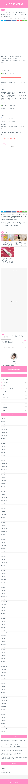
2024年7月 (4, 477)
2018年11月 (4, 664)
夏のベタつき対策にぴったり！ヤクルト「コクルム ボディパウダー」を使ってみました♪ (14, 741)
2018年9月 (4, 669)
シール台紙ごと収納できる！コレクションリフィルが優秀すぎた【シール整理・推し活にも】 (14, 758)
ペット (14, 394)
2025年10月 (4, 435)
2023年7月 (4, 511)
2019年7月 (4, 641)
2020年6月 (4, 613)
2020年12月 (4, 596)
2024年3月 (4, 489)
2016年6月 (4, 731)
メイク (14, 401)
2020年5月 (4, 616)
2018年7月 (4, 675)
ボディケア (14, 398)
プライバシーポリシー (11, 780)
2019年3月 (4, 652)
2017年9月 (4, 703)
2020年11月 (4, 599)
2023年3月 (4, 523)
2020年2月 (4, 624)
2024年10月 (4, 469)
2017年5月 (4, 714)
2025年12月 (4, 429)
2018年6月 (4, 678)
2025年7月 (4, 444)
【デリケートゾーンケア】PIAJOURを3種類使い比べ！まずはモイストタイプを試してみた (13, 753)
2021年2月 (4, 590)
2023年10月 (4, 503)
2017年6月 (4, 712)
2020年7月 (4, 610)
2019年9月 (4, 635)
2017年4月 (4, 717)
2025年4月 (4, 452)
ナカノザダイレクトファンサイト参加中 (11, 77)
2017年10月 (4, 700)
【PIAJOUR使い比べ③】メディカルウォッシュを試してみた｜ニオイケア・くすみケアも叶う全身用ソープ (14, 745)
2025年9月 (4, 438)
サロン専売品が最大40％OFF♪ (8, 138)
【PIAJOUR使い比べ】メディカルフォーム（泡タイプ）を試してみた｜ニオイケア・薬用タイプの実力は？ (14, 749)
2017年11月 (4, 698)
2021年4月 (4, 585)
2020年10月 (4, 602)
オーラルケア (14, 379)
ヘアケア (3, 9)
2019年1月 (4, 658)
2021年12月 (4, 562)
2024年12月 (4, 463)
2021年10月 (4, 568)
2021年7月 (4, 576)
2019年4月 (4, 650)
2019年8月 (4, 638)
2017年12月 (4, 695)
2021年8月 (4, 573)
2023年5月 (4, 517)
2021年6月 (4, 579)
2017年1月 (4, 723)
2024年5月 (4, 483)
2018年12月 (4, 661)
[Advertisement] (14, 39)
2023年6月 (4, 514)
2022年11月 (4, 531)
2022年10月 (4, 534)
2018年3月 (4, 686)
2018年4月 (4, 683)
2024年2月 (4, 491)
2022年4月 (4, 551)
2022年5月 (4, 548)
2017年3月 (4, 720)
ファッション (14, 385)
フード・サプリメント (15, 388)
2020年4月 (4, 619)
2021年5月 (4, 582)
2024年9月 (4, 472)
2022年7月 (4, 542)
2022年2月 (4, 556)
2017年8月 (4, 706)
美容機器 (14, 407)
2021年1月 (4, 593)
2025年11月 (4, 432)
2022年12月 (4, 528)
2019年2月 (4, 655)
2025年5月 (4, 449)
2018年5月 (4, 681)
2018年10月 (4, 666)
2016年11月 (4, 729)
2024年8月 (4, 475)
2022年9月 (4, 537)
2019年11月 (4, 633)
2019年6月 (4, 644)
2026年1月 (4, 427)
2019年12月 (4, 630)
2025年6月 (4, 446)
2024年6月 (4, 480)
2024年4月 (4, 486)
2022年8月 (4, 539)
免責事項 (18, 780)
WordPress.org (6, 772)
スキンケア (15, 382)
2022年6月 (4, 545)
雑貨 (14, 410)
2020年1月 (4, 627)
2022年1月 (4, 559)
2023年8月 (4, 508)
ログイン (4, 767)
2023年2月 (4, 525)
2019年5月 (4, 647)
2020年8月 (4, 607)
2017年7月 (4, 709)
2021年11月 (4, 565)
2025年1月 (4, 460)
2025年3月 (4, 455)
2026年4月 (4, 421)
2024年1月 (4, 494)
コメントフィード (6, 770)
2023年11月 (4, 500)
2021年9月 (4, 571)
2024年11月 (4, 466)
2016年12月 (4, 726)
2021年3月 (4, 587)
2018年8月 (4, 672)
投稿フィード (5, 769)
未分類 (14, 404)
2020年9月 (4, 604)
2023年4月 (4, 520)
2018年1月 (4, 692)
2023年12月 (4, 497)
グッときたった (14, 3)
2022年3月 (4, 554)
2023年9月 (4, 506)
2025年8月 (4, 441)
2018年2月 (4, 689)
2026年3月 (4, 424)
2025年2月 (4, 458)
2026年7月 (4, 418)
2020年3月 (4, 621)
